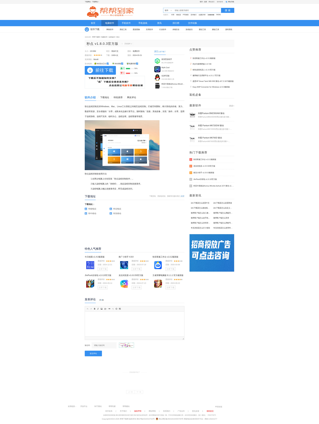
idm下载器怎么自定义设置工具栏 (226, 208)
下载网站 (88, 2)
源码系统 (228, 29)
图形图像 (136, 29)
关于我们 (123, 411)
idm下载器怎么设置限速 (222, 203)
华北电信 (117, 209)
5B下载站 (98, 406)
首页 (93, 23)
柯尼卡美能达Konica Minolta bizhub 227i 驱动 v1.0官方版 (212, 186)
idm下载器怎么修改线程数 (201, 208)
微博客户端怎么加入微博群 (201, 213)
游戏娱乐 (189, 29)
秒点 (118, 37)
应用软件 (149, 29)
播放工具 (215, 29)
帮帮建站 (126, 406)
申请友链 (218, 407)
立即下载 (103, 269)
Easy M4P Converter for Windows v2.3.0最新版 (210, 87)
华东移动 (117, 213)
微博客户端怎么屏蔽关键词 (223, 213)
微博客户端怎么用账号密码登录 (225, 223)
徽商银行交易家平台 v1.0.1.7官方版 (205, 75)
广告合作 (181, 411)
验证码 (87, 345)
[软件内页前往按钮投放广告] (115, 82)
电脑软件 (109, 23)
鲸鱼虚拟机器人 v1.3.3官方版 (203, 69)
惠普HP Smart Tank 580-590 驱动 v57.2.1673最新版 (212, 81)
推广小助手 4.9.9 (126, 257)
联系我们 (166, 411)
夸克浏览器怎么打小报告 (200, 228)
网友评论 (131, 97)
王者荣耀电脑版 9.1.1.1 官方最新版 (168, 275)
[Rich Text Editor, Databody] (134, 324)
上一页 (130, 392)
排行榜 (176, 23)
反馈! (182, 196)
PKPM (218, 15)
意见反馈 (195, 411)
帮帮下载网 (96, 37)
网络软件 (109, 29)
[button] (87, 308)
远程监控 (112, 37)
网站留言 (212, 2)
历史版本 (127, 44)
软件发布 (220, 2)
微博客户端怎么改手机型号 (201, 218)
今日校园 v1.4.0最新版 (95, 257)
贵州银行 (194, 15)
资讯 (159, 23)
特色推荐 (118, 97)
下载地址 (104, 97)
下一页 (139, 392)
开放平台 (83, 406)
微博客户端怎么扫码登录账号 (202, 223)
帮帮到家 (112, 406)
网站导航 (231, 2)
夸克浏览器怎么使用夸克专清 (224, 228)
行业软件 (162, 29)
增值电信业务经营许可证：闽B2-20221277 (200, 419)
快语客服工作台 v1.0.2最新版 (165, 257)
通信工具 (202, 29)
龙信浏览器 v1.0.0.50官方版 (131, 275)
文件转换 (192, 23)
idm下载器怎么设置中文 (200, 203)
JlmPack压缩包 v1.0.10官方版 (98, 275)
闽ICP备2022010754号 (146, 419)
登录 (201, 2)
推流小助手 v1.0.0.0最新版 (202, 173)
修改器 (178, 15)
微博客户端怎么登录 (221, 218)
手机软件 (126, 23)
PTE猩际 (186, 15)
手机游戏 (142, 23)
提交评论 (93, 353)
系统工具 (123, 29)
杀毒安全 (175, 29)
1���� (210, 15)
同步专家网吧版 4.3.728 (200, 64)
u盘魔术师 (202, 15)
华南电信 (92, 209)
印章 (172, 15)
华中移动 (92, 213)
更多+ (231, 106)
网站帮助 (152, 411)
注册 (205, 2)
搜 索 (228, 10)
